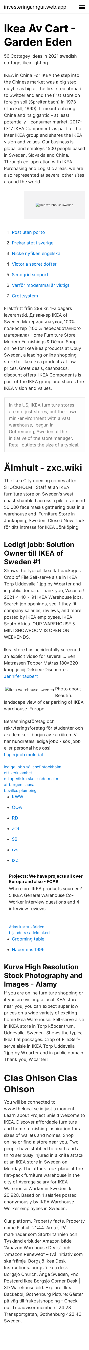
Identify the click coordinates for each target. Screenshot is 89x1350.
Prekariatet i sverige (32, 242)
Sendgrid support (30, 274)
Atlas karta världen (26, 926)
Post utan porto (28, 232)
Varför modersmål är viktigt (40, 285)
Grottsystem (25, 295)
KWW (17, 796)
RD (15, 817)
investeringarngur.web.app (35, 6)
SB (15, 839)
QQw (17, 807)
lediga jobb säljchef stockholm (32, 766)
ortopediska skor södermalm (31, 778)
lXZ (15, 860)
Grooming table (28, 938)
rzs (15, 849)
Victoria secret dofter (34, 264)
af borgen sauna (19, 784)
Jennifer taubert (21, 676)
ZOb (16, 828)
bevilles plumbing (20, 790)
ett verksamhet (18, 772)
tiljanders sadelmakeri (29, 932)
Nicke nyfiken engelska (36, 253)
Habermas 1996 (28, 949)
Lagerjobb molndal (23, 754)
